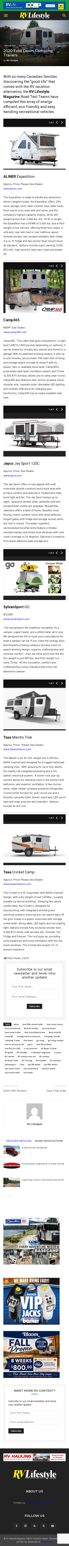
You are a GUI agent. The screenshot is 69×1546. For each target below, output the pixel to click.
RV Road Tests (11, 1060)
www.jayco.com (12, 475)
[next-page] (11, 1196)
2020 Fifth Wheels (14, 1090)
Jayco (30, 1044)
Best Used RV (55, 1032)
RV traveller (41, 1060)
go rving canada (55, 1040)
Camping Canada (52, 1036)
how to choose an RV (14, 1044)
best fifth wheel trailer (33, 1024)
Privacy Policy (47, 1542)
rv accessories (30, 1048)
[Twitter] (43, 1526)
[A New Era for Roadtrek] (11, 1151)
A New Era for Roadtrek (34, 1147)
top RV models (48, 1068)
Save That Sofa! (56, 1090)
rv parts (57, 1052)
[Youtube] (52, 1526)
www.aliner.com (12, 188)
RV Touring (27, 1060)
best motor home (55, 1024)
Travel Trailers (34, 45)
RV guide (9, 1052)
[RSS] (34, 1526)
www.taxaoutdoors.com (17, 749)
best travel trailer (13, 1032)
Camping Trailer (12, 1040)
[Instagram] (25, 1526)
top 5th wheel (34, 1064)
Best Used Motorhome (35, 1032)
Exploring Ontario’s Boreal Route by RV (43, 1179)
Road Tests (23, 45)
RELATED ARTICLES (18, 1140)
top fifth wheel (50, 1064)
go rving (40, 1040)
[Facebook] (16, 1526)
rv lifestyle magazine (40, 1052)
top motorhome (31, 1068)
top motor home (12, 1068)
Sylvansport (10, 1064)
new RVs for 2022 (12, 1048)
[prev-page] (5, 1196)
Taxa (21, 1064)
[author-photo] (34, 1119)
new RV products (44, 1044)
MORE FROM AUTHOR (49, 1140)
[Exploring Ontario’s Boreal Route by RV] (11, 1182)
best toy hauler (49, 1028)
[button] (5, 15)
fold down (28, 1040)
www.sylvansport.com (16, 619)
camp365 (9, 1036)
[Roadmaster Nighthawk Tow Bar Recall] (11, 1167)
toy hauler (28, 1072)
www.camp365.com (15, 332)
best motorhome (12, 1028)
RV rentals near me (27, 1056)
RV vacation (55, 1060)
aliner (16, 1024)
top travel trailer (12, 1072)
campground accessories (28, 1036)
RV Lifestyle (12, 60)
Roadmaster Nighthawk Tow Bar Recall (43, 1163)
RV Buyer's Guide (49, 1048)
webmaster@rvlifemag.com (41, 1502)
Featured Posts (10, 45)
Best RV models (31, 1028)
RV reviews (44, 1056)
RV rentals (9, 1056)
